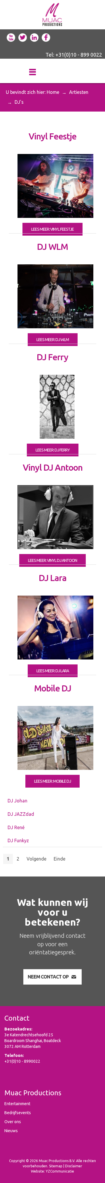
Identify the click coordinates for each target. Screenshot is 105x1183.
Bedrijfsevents (17, 1112)
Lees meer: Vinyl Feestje (52, 229)
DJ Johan (17, 800)
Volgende (36, 858)
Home (53, 92)
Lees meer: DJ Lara (52, 670)
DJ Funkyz (18, 840)
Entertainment (17, 1103)
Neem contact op (48, 976)
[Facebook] (46, 37)
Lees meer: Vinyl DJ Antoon (52, 560)
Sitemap (55, 1166)
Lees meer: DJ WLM (52, 339)
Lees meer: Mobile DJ (52, 781)
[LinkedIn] (34, 37)
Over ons (12, 1121)
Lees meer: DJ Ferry (53, 450)
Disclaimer (73, 1166)
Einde (59, 858)
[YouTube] (11, 37)
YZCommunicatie (60, 1171)
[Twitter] (23, 37)
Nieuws (11, 1130)
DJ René (16, 827)
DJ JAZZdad (21, 814)
